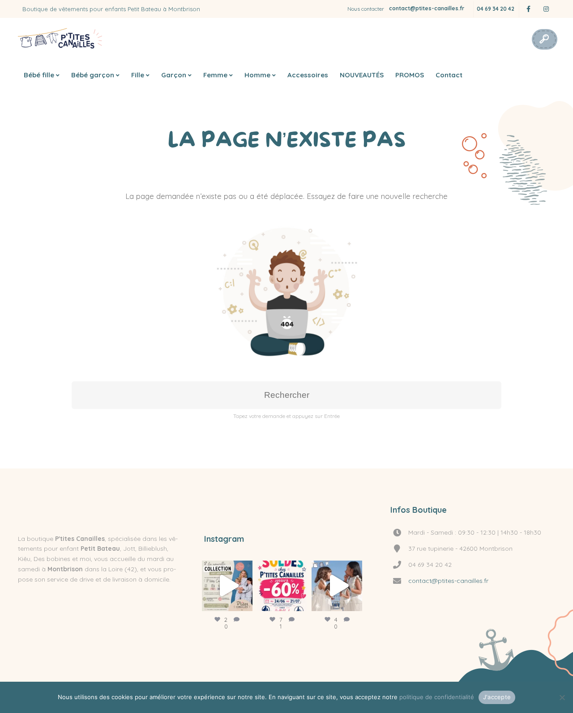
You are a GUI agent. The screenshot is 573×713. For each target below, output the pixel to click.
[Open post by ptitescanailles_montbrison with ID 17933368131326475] (282, 586)
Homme (257, 75)
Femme (215, 75)
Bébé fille (39, 75)
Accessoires (307, 75)
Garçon (173, 75)
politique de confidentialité (436, 696)
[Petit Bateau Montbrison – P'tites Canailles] (60, 39)
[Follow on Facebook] (528, 9)
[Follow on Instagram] (546, 9)
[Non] (561, 697)
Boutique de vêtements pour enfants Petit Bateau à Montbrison (111, 9)
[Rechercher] (544, 39)
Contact (449, 75)
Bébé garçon (92, 75)
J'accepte (497, 696)
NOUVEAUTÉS (362, 75)
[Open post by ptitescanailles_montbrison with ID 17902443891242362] (337, 586)
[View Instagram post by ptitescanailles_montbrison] (243, 600)
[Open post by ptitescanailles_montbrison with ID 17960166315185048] (227, 586)
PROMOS (409, 75)
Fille (137, 75)
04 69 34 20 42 (495, 8)
